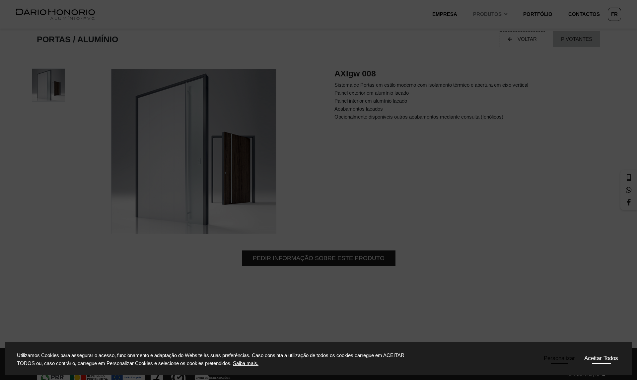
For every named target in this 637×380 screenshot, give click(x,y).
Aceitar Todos (601, 358)
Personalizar (559, 358)
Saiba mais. (245, 363)
